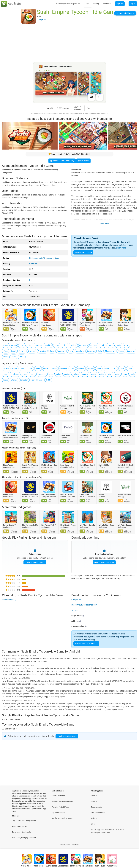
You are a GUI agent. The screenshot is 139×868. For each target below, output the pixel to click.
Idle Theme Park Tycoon (49, 525)
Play (29, 345)
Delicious (81, 368)
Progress (93, 345)
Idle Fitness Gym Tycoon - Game (87, 525)
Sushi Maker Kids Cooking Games (106, 406)
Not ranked (33, 263)
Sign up (120, 4)
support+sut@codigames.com (84, 605)
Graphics (48, 345)
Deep (6, 351)
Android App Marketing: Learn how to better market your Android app (107, 831)
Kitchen (46, 368)
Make (54, 368)
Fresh (5, 380)
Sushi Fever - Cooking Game (126, 323)
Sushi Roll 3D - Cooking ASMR (126, 465)
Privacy (94, 801)
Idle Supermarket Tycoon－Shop (30, 525)
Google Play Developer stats (62, 801)
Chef (38, 368)
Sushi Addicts (46, 435)
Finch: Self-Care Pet (19, 826)
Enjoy (117, 374)
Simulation (24, 380)
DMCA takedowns (98, 813)
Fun (72, 368)
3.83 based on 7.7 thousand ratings (44, 258)
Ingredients (80, 351)
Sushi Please (46, 323)
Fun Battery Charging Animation (24, 838)
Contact (94, 796)
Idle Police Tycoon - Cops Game (126, 525)
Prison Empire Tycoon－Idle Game (11, 525)
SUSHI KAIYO (66, 435)
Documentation (97, 807)
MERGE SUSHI (66, 494)
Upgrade (90, 368)
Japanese (63, 368)
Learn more (121, 248)
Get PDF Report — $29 (83, 252)
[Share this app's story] (91, 97)
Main (119, 345)
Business (38, 345)
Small (13, 351)
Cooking (6, 368)
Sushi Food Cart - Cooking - (87, 435)
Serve (106, 368)
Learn (125, 374)
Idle (21, 345)
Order (99, 368)
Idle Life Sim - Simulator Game (106, 525)
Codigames (24, 507)
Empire (5, 345)
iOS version (84, 161)
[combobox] (66, 4)
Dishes (6, 357)
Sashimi (85, 374)
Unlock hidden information (35, 562)
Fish (114, 368)
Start (13, 357)
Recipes (67, 374)
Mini (109, 374)
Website (74, 610)
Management (110, 351)
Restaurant (61, 351)
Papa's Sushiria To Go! (87, 406)
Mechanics (83, 345)
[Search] (79, 4)
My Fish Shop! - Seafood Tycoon (49, 465)
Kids (5, 374)
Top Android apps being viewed (24, 821)
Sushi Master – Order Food (68, 323)
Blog (92, 824)
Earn (32, 374)
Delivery (76, 374)
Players (110, 345)
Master (14, 368)
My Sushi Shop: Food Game (87, 323)
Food (130, 368)
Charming (31, 351)
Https (122, 368)
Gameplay (91, 351)
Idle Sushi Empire (105, 323)
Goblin (48, 380)
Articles (94, 818)
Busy (57, 345)
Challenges (15, 374)
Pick (102, 345)
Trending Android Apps (60, 807)
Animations (42, 351)
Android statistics (58, 796)
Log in (132, 4)
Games (21, 357)
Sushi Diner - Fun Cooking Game (11, 323)
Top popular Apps (58, 813)
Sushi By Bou (27, 435)
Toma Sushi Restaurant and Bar (126, 406)
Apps (87, 4)
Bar (33, 380)
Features (22, 351)
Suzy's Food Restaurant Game (30, 465)
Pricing (96, 4)
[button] (104, 615)
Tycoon (14, 345)
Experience (41, 374)
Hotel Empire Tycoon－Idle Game (68, 525)
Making (101, 374)
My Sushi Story (104, 465)
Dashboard (107, 4)
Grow (126, 345)
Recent (93, 374)
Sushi (52, 351)
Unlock (58, 374)
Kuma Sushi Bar (112, 866)
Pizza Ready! (8, 465)
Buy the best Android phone (62, 818)
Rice (51, 374)
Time (30, 368)
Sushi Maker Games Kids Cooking (30, 323)
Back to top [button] (133, 845)
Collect (64, 345)
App (40, 380)
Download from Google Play (63, 161)
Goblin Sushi (27, 406)
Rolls (100, 351)
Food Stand (65, 465)
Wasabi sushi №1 (67, 406)
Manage (121, 351)
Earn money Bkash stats (21, 832)
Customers (131, 351)
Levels (24, 374)
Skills (133, 374)
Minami (44, 406)
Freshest (73, 345)
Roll (22, 368)
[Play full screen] (99, 97)
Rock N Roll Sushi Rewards (126, 435)
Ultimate (14, 380)
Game (70, 351)
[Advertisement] (69, 43)
